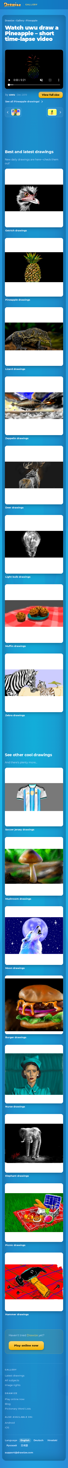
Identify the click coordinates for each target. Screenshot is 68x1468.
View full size (50, 94)
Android (10, 1422)
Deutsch (39, 1440)
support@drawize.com (19, 1452)
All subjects (12, 1380)
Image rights (12, 1385)
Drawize (9, 20)
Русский (12, 1445)
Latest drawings (14, 1375)
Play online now (26, 1345)
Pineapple (32, 20)
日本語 (24, 1445)
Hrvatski (52, 1440)
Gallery (20, 20)
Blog (8, 1403)
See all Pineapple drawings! (22, 101)
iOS (7, 1427)
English (25, 1440)
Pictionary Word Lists (18, 1408)
